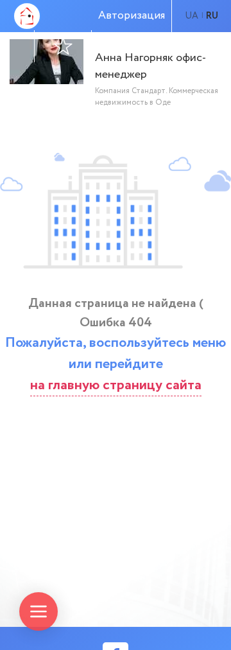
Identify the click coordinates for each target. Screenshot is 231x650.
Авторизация (131, 16)
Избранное (63, 46)
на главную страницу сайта (115, 385)
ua (191, 16)
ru (212, 16)
